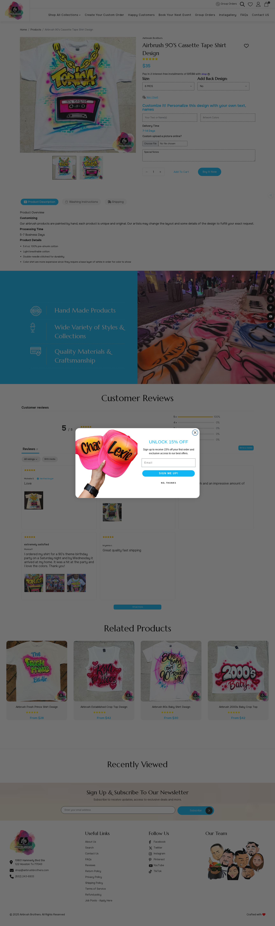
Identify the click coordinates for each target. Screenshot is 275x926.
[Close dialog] (195, 432)
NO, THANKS (168, 483)
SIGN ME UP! (168, 473)
